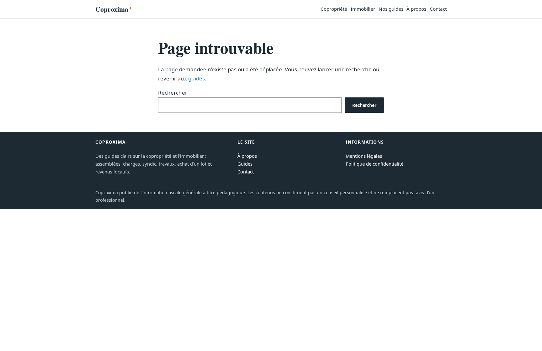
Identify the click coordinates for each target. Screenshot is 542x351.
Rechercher (172, 92)
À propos (247, 156)
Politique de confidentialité (374, 164)
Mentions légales (364, 156)
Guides (244, 164)
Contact (245, 171)
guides (196, 78)
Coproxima (111, 9)
